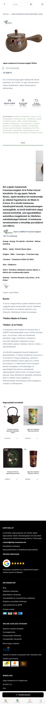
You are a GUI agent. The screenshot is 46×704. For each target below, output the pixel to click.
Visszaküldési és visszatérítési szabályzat (19, 598)
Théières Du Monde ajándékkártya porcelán (12, 472)
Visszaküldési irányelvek (12, 639)
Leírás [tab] (23, 143)
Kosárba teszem (24, 695)
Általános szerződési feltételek (15, 601)
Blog (4, 588)
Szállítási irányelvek (10, 591)
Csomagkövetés (9, 632)
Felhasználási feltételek (12, 636)
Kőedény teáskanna (29, 126)
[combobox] (20, 4)
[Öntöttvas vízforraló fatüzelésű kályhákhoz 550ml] (12, 415)
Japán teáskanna (30, 121)
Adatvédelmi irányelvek (12, 595)
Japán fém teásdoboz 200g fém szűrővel (33, 472)
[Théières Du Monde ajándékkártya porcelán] (12, 458)
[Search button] (31, 4)
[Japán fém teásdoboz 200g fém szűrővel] (33, 458)
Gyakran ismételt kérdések (13, 629)
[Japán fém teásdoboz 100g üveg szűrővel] (33, 415)
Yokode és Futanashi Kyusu (31, 133)
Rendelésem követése (11, 546)
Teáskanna (17, 130)
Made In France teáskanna (20, 128)
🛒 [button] (17, 438)
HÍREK (19, 121)
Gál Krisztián (15, 68)
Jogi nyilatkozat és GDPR (12, 605)
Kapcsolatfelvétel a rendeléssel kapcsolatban (20, 550)
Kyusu (5, 128)
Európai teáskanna (22, 116)
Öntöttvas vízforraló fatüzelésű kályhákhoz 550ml (12, 431)
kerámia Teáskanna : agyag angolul (18, 123)
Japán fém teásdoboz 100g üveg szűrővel (33, 430)
